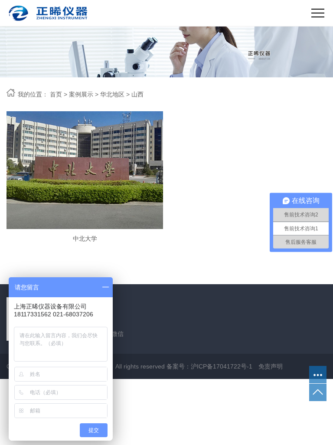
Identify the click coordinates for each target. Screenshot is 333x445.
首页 (56, 94)
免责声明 (270, 366)
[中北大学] (85, 170)
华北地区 (112, 94)
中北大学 (85, 238)
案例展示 (81, 94)
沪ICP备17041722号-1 (221, 366)
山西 (137, 94)
